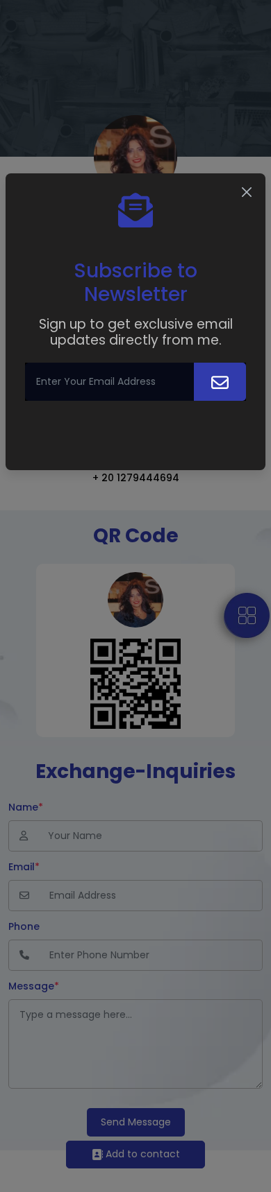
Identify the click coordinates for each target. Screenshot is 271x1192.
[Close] (246, 192)
